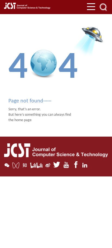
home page (23, 120)
